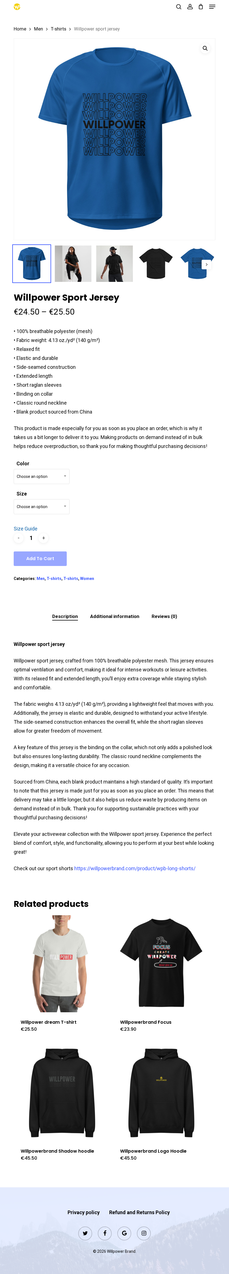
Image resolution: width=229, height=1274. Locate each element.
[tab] (65, 616)
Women (87, 578)
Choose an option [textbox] (32, 476)
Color (22, 463)
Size (21, 494)
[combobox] (42, 476)
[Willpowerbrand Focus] (161, 963)
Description (65, 616)
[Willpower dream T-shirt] (62, 963)
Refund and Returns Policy (139, 1212)
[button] (212, 7)
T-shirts (58, 29)
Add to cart (40, 558)
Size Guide (25, 529)
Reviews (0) (164, 616)
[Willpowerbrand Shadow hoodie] (62, 1092)
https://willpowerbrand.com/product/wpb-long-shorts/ (134, 868)
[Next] (206, 264)
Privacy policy (84, 1212)
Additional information (114, 616)
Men (38, 29)
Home (20, 29)
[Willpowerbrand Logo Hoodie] (161, 1092)
